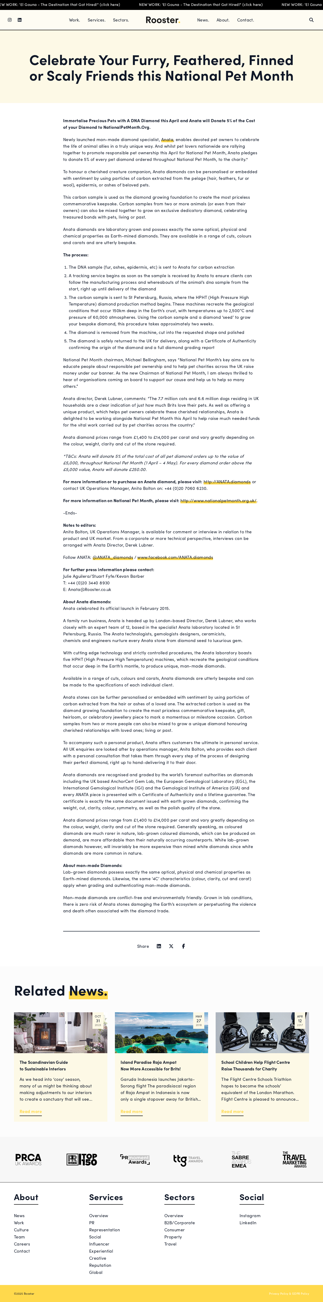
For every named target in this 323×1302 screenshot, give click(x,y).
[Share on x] (171, 946)
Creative (97, 1258)
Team (19, 1237)
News (19, 1215)
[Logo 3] (135, 1159)
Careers (22, 1244)
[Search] (311, 20)
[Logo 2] (82, 1159)
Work (19, 1222)
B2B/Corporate (179, 1222)
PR (92, 1222)
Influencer (99, 1244)
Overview (98, 1215)
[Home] (163, 20)
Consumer (174, 1230)
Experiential (101, 1251)
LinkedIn (248, 1222)
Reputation (100, 1265)
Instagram (250, 1215)
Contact (22, 1251)
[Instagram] (10, 20)
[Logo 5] (241, 1159)
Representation (104, 1230)
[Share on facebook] (183, 946)
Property (173, 1237)
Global (96, 1272)
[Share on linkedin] (159, 946)
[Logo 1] (28, 1159)
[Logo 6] (294, 1159)
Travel (170, 1244)
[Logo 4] (188, 1159)
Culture (21, 1230)
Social (95, 1237)
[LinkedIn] (20, 20)
